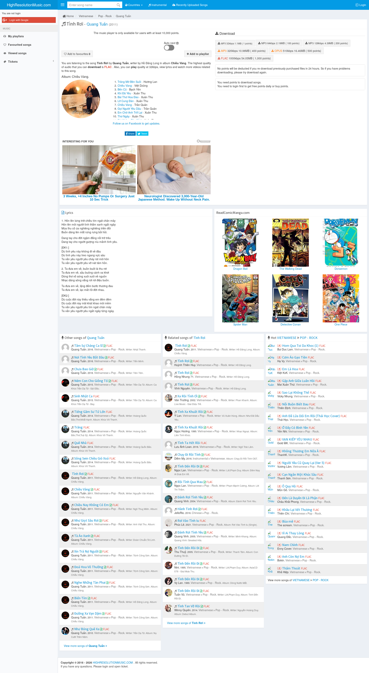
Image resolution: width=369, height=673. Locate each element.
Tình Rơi (199, 337)
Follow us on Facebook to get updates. (136, 123)
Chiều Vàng (125, 85)
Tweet (143, 133)
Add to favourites (78, 54)
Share (131, 133)
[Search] (118, 5)
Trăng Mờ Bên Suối (129, 82)
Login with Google (18, 20)
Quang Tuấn (123, 16)
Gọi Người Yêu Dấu (129, 108)
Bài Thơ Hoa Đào (128, 97)
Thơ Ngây (124, 116)
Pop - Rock (105, 16)
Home (70, 16)
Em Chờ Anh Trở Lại (130, 112)
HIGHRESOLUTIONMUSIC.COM (113, 662)
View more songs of (84, 646)
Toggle (169, 48)
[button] (62, 5)
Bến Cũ (122, 89)
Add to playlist (199, 54)
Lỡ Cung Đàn (126, 101)
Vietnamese (86, 16)
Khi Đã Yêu (124, 93)
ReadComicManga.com (233, 212)
